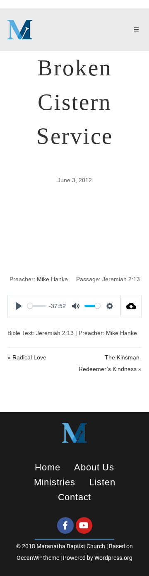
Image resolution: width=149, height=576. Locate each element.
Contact (74, 497)
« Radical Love (26, 357)
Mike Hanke (52, 279)
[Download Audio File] (131, 306)
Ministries (54, 482)
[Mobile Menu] (138, 30)
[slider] (36, 306)
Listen (102, 482)
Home (47, 467)
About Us (94, 467)
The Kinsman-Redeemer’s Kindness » (110, 363)
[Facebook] (65, 525)
